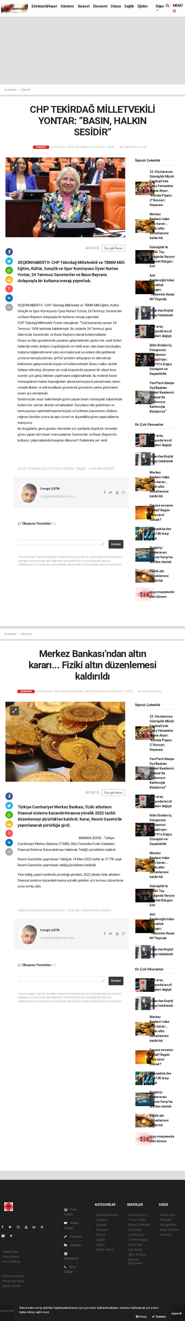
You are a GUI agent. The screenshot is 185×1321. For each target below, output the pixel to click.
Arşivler (75, 1245)
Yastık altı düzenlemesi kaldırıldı (159, 575)
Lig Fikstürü (136, 1235)
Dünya (116, 6)
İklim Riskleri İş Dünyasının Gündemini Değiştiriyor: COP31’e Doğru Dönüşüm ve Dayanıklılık (161, 359)
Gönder (116, 544)
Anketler (166, 1220)
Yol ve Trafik (137, 1220)
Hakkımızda (10, 1251)
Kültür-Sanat (105, 1249)
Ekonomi (100, 6)
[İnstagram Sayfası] (20, 1227)
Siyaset (84, 6)
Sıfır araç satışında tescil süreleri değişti (161, 331)
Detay (142, 1316)
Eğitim (143, 6)
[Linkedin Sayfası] (36, 1227)
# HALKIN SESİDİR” (102, 469)
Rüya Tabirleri (169, 1230)
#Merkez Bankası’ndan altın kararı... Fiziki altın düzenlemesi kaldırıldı (64, 910)
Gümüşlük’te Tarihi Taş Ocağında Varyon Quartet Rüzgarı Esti (162, 256)
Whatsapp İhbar (13, 1281)
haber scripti (8, 1315)
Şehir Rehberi (137, 1254)
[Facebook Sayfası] (4, 1227)
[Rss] (44, 1227)
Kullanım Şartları (13, 1276)
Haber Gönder (11, 1286)
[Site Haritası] (5, 1236)
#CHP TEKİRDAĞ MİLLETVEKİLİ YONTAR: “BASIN (51, 469)
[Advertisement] (92, 50)
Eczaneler (135, 1230)
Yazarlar (75, 1236)
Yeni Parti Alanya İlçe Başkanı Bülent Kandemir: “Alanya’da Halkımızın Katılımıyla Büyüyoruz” (162, 397)
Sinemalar (135, 1244)
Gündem (67, 6)
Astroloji (165, 1235)
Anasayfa (10, 89)
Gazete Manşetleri (135, 1261)
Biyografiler (168, 1225)
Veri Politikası (11, 1261)
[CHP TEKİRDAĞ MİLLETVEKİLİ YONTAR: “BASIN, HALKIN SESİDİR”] (65, 197)
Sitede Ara (167, 1215)
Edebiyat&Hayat (44, 6)
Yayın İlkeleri (10, 1256)
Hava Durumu (137, 1215)
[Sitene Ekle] (13, 1236)
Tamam (160, 1316)
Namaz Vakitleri (139, 1225)
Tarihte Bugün (138, 1239)
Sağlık (129, 6)
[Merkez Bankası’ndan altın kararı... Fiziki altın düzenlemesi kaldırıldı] (65, 741)
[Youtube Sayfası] (28, 1227)
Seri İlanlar (135, 1249)
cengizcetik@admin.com (57, 496)
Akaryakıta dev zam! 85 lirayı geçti (160, 533)
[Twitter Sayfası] (12, 1227)
